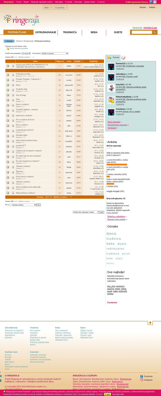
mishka (110, 294)
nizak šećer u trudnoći (24, 115)
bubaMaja (96, 168)
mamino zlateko (95, 178)
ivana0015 (68, 141)
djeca (111, 233)
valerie (98, 163)
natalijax (97, 116)
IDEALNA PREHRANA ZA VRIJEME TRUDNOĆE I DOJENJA (32, 66)
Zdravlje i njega (87, 333)
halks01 (97, 91)
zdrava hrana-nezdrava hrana (27, 140)
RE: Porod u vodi (130, 76)
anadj (109, 291)
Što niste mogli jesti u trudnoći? (28, 161)
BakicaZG (96, 127)
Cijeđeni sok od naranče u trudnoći (29, 151)
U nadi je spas (95, 189)
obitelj (110, 263)
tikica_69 (69, 90)
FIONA (68, 110)
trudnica (114, 238)
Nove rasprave (114, 122)
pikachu (69, 152)
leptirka (97, 81)
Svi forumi (112, 128)
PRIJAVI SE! (137, 28)
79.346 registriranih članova (136, 2)
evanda (69, 80)
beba (111, 243)
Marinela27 (96, 137)
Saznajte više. (118, 394)
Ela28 (98, 142)
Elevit (18, 85)
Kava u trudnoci (22, 125)
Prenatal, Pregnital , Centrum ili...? (29, 79)
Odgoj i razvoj (86, 330)
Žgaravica (20, 171)
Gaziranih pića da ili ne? (25, 130)
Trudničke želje (22, 89)
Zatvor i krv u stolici (131, 111)
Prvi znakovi (35, 330)
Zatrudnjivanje (45, 32)
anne (69, 157)
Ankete (152, 7)
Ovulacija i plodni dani (14, 333)
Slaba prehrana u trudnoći (25, 193)
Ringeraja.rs (117, 381)
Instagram (148, 380)
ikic (99, 86)
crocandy (97, 158)
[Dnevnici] (124, 58)
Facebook (148, 376)
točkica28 (123, 291)
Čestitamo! (112, 303)
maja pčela (96, 132)
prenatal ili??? (21, 145)
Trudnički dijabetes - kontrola (27, 109)
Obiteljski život (61, 340)
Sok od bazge (21, 95)
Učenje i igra (85, 335)
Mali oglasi (59, 2)
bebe (110, 258)
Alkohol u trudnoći (23, 182)
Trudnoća (120, 68)
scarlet (69, 100)
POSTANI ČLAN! (150, 28)
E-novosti (101, 2)
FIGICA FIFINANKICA (92, 67)
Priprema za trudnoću (14, 330)
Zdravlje (8, 338)
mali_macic (69, 131)
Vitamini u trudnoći (23, 166)
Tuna (18, 99)
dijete (122, 243)
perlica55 (97, 76)
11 (32, 76)
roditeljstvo (115, 248)
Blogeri (26, 2)
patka (115, 291)
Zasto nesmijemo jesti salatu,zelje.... (29, 187)
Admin (69, 66)
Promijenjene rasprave (117, 125)
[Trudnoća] (28, 41)
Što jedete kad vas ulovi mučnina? (29, 156)
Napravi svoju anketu (116, 219)
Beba (94, 32)
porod (126, 253)
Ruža (69, 162)
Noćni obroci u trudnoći (25, 176)
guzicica (110, 289)
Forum (19, 41)
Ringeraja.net (122, 384)
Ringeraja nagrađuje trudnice (42, 2)
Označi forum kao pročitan (19, 48)
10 (30, 76)
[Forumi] (109, 58)
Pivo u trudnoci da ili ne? (25, 120)
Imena (32, 345)
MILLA (69, 136)
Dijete (118, 32)
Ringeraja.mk (123, 386)
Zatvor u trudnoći (22, 104)
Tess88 (98, 111)
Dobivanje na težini (23, 74)
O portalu (68, 2)
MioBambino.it (118, 389)
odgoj (119, 258)
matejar (97, 194)
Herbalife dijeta (22, 135)
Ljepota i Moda (89, 2)
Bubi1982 (97, 101)
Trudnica (34, 333)
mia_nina (111, 286)
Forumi (18, 2)
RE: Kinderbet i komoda (133, 66)
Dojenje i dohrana (63, 333)
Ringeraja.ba (125, 379)
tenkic (117, 289)
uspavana (69, 172)
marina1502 (69, 85)
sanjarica (69, 146)
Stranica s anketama (116, 216)
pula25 (69, 115)
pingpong (120, 286)
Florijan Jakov (69, 105)
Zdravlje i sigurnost (63, 335)
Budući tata (35, 340)
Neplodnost (10, 335)
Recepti (8, 357)
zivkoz (69, 193)
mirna (69, 95)
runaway (97, 153)
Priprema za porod (38, 338)
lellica (123, 289)
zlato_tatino (96, 147)
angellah (97, 106)
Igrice (7, 364)
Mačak (69, 167)
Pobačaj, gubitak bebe (39, 342)
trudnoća (113, 253)
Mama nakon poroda (64, 338)
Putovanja (78, 2)
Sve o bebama (61, 330)
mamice (68, 120)
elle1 (68, 126)
